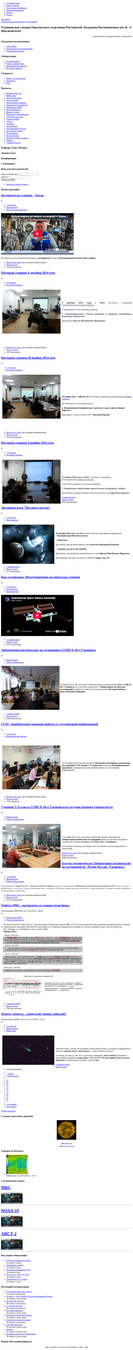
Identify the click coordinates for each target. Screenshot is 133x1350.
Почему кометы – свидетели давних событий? (33, 1014)
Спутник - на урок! (14, 117)
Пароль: (5, 177)
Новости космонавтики (16, 210)
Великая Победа (13, 110)
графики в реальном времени (66, 1146)
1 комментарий (68, 497)
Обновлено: (11, 1176)
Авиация (10, 124)
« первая (10, 1074)
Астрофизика (12, 133)
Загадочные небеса (14, 131)
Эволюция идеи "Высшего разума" (26, 507)
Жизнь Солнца (12, 112)
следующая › (11, 1104)
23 (7, 1088)
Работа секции (12, 5)
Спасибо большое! (14, 1324)
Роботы (9, 140)
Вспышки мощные (14, 1310)
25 (7, 1092)
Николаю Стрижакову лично (19, 1315)
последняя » (11, 1107)
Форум (9, 12)
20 (7, 1081)
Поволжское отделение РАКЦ (19, 49)
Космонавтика (12, 136)
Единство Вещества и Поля (18, 1260)
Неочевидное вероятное (17, 105)
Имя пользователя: (10, 174)
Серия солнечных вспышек (18, 1320)
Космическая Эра (14, 93)
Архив (9, 15)
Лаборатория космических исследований (19, 22)
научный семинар (85, 305)
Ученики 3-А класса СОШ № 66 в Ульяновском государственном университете (57, 807)
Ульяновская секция (15, 51)
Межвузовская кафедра (16, 66)
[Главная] (5, 19)
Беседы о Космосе (14, 98)
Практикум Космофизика (17, 114)
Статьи (9, 121)
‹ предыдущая (12, 1076)
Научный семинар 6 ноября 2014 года (27, 442)
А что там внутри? (14, 1306)
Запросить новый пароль (17, 184)
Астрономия (11, 126)
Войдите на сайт (13, 262)
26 (7, 1095)
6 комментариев (63, 1064)
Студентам (11, 205)
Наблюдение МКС (14, 107)
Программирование (15, 10)
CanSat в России (13, 143)
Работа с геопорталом (15, 78)
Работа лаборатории (15, 64)
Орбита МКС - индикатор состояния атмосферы (35, 905)
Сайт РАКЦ (11, 46)
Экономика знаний (14, 1265)
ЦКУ (8, 83)
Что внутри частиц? (15, 1301)
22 (7, 1085)
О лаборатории (13, 61)
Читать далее (12, 265)
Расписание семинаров (16, 8)
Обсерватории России (16, 128)
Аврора (9, 1329)
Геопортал (10, 81)
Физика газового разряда (17, 138)
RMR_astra (11, 96)
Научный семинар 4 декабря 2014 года (28, 272)
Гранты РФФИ (12, 119)
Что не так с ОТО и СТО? (17, 1274)
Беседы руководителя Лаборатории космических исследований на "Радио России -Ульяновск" (96, 865)
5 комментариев (13, 1004)
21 (7, 1083)
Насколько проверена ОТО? (18, 1270)
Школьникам (12, 207)
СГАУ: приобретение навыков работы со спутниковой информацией (49, 724)
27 (7, 1097)
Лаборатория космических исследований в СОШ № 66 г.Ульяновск (48, 650)
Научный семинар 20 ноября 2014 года (28, 357)
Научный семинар (14, 68)
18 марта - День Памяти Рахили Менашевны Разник (29, 1296)
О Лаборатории (13, 3)
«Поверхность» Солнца (16, 1279)
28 (7, 1099)
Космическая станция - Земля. (22, 195)
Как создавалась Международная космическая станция (40, 577)
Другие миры (12, 100)
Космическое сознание (16, 103)
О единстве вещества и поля (18, 1292)
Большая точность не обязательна (21, 1334)
